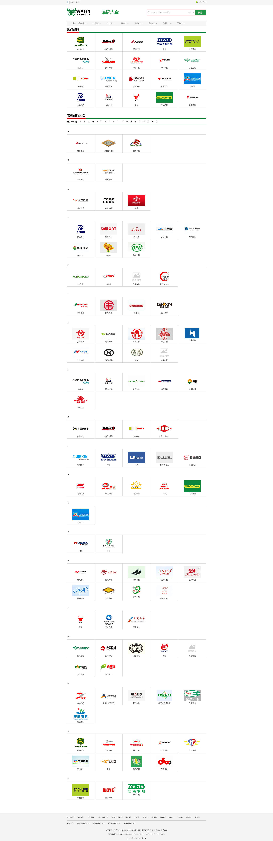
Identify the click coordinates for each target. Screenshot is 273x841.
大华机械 (164, 237)
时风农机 (164, 68)
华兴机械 (80, 360)
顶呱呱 (108, 256)
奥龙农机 (136, 151)
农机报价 (80, 817)
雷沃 (164, 49)
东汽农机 (192, 237)
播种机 (138, 23)
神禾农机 (136, 597)
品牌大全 (110, 12)
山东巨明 (192, 389)
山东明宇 (136, 494)
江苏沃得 (136, 87)
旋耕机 (166, 23)
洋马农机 (108, 68)
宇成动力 (80, 769)
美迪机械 (164, 105)
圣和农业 (192, 580)
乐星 (136, 465)
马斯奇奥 (80, 494)
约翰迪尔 (80, 49)
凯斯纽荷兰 (108, 49)
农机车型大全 (117, 817)
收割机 (96, 23)
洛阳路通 (192, 465)
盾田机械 (136, 255)
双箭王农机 (164, 598)
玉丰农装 (192, 750)
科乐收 (80, 87)
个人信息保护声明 (160, 830)
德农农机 (80, 256)
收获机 (110, 23)
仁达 (108, 551)
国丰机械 (108, 313)
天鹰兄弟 (136, 627)
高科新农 (164, 313)
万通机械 (192, 656)
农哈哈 (192, 87)
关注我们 (202, 2)
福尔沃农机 (164, 284)
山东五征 (192, 68)
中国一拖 (136, 68)
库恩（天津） (164, 436)
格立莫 (136, 313)
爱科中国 (136, 49)
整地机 (152, 23)
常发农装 (164, 87)
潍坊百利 (136, 656)
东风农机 (80, 105)
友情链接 (133, 830)
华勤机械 (136, 342)
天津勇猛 (192, 105)
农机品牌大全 (103, 817)
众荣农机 (136, 795)
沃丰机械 (80, 674)
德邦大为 (108, 237)
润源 (80, 551)
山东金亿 (164, 389)
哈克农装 (108, 342)
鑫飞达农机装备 (164, 703)
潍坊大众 (108, 674)
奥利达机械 (108, 151)
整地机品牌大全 (114, 823)
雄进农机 (80, 722)
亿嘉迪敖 (164, 769)
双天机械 (164, 580)
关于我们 (109, 830)
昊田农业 (80, 342)
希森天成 (192, 703)
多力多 (136, 237)
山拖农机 (108, 580)
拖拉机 (81, 23)
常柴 (136, 208)
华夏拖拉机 (108, 360)
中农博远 (108, 180)
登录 (72, 2)
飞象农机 (136, 284)
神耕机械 (80, 598)
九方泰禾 (136, 389)
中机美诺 (108, 494)
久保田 (80, 68)
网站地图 (141, 830)
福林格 (108, 284)
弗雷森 (80, 284)
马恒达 (164, 494)
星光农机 (80, 703)
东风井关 (108, 105)
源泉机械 (136, 769)
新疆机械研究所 (109, 703)
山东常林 (108, 208)
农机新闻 (91, 817)
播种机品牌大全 (130, 823)
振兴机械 (108, 798)
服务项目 (125, 830)
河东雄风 (192, 340)
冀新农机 (80, 408)
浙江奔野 (80, 180)
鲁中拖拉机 (164, 465)
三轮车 (180, 23)
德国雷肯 (108, 87)
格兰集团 (80, 313)
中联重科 (192, 49)
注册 (77, 2)
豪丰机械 (164, 360)
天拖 (136, 105)
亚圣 (108, 769)
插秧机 (124, 23)
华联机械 (164, 342)
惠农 (136, 360)
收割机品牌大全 (99, 823)
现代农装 (136, 703)
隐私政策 (149, 830)
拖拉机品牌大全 (83, 823)
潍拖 (164, 656)
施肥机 (197, 817)
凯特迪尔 (80, 436)
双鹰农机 (136, 580)
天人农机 (108, 627)
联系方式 (117, 830)
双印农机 (108, 598)
